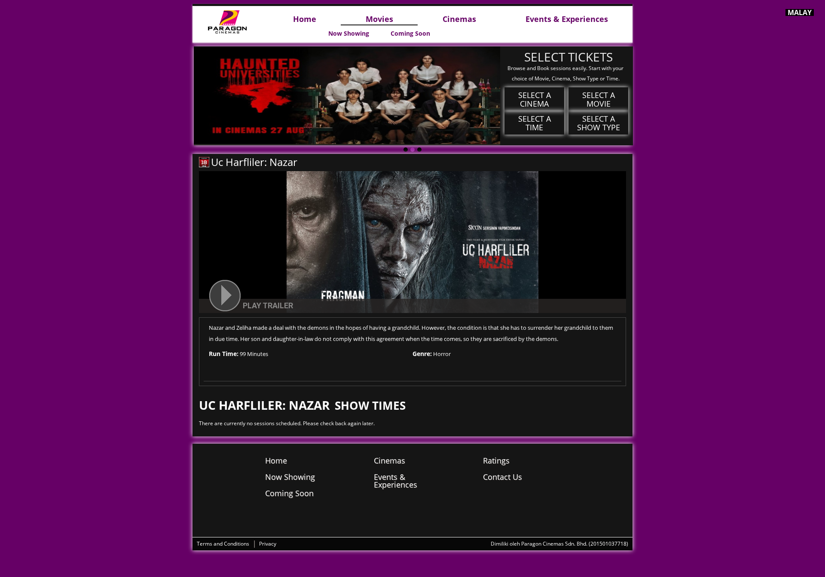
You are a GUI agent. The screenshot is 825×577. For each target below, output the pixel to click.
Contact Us (502, 477)
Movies (379, 19)
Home (304, 19)
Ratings (496, 460)
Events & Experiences (567, 19)
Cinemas (459, 19)
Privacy (267, 543)
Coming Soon (410, 33)
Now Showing (348, 33)
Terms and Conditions (223, 543)
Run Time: (223, 354)
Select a (534, 99)
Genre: (422, 354)
